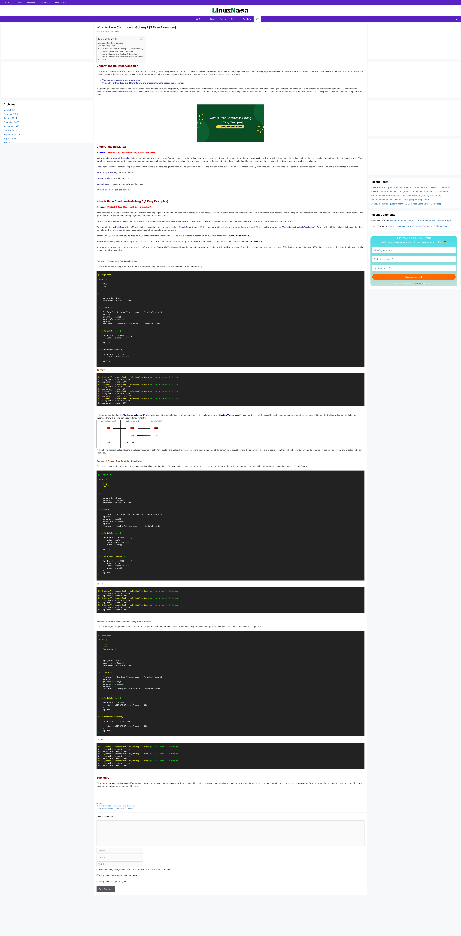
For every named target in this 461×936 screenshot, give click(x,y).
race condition (208, 71)
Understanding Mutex (107, 46)
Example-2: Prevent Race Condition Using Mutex (119, 54)
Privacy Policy (44, 2)
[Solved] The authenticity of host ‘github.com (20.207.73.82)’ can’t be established (409, 191)
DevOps (199, 19)
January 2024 (10, 118)
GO (257, 19)
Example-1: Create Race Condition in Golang (117, 51)
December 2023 (11, 122)
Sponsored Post (60, 2)
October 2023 (10, 130)
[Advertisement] (22, 41)
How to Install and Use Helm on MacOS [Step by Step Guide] (400, 199)
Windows (247, 19)
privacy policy (418, 283)
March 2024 (9, 110)
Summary (102, 59)
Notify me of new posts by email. (114, 881)
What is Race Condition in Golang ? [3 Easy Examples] (120, 49)
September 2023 (12, 134)
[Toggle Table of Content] (140, 39)
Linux (212, 19)
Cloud (233, 19)
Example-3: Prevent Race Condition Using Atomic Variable (122, 57)
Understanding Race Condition (111, 43)
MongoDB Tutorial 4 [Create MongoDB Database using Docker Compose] (405, 204)
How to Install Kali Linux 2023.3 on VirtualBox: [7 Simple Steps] (420, 220)
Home (7, 2)
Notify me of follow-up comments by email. (118, 875)
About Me (31, 2)
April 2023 (9, 143)
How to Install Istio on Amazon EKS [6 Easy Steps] (118, 806)
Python (223, 19)
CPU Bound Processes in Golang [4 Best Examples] (131, 152)
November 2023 (11, 126)
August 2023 (10, 138)
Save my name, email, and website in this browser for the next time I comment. (135, 869)
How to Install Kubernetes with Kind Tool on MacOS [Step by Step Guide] (405, 195)
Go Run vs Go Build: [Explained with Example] (116, 808)
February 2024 (11, 114)
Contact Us (18, 2)
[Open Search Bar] (456, 19)
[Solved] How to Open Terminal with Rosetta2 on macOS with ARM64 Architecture (410, 187)
